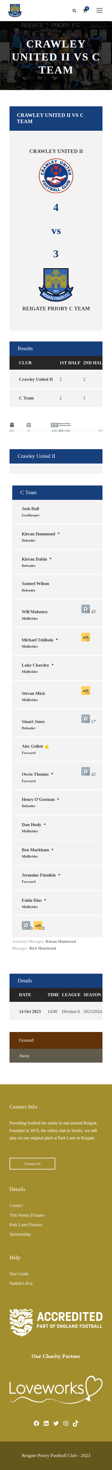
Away (24, 1055)
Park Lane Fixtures (26, 1224)
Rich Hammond (42, 948)
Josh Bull (30, 508)
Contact (16, 1205)
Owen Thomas (35, 774)
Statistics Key (21, 1283)
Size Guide (19, 1273)
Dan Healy (31, 824)
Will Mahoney (35, 611)
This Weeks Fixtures (27, 1215)
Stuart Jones (33, 721)
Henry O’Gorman (38, 799)
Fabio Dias (32, 900)
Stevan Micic (33, 693)
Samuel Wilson (35, 583)
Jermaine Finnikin (39, 875)
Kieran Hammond (38, 534)
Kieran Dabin (34, 559)
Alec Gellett (32, 746)
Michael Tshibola (37, 640)
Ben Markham (35, 850)
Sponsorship (20, 1234)
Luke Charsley (35, 665)
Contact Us (32, 1164)
